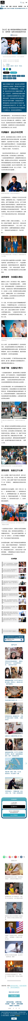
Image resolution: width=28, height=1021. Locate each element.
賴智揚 (8, 66)
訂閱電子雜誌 (18, 1002)
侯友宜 (18, 76)
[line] (9, 1008)
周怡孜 (8, 64)
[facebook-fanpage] (13, 1008)
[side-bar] (26, 2)
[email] (19, 1008)
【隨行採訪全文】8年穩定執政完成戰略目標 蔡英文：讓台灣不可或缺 (10, 583)
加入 (7, 857)
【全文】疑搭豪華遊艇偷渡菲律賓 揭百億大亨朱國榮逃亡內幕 (10, 576)
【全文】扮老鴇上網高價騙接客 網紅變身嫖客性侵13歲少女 (10, 570)
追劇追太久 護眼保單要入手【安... (14, 736)
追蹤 (12, 857)
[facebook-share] (4, 69)
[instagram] (16, 1008)
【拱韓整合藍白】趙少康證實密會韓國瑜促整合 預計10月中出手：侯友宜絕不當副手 (10, 589)
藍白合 (14, 78)
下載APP (13, 1004)
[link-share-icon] (10, 69)
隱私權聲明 (17, 1015)
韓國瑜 (5, 78)
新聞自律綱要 (20, 1004)
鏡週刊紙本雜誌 (14, 985)
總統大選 (14, 76)
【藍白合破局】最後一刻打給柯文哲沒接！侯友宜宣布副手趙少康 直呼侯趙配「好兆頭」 (10, 613)
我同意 (14, 1018)
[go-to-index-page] (11, 35)
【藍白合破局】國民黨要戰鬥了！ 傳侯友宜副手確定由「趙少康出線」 (10, 620)
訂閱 (18, 857)
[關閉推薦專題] (27, 504)
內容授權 (7, 1004)
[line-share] (7, 69)
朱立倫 (5, 76)
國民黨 (9, 76)
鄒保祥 (12, 66)
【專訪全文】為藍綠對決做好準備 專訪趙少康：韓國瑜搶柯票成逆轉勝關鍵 (10, 595)
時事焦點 (9, 78)
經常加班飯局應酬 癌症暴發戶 (9, 631)
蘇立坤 (16, 66)
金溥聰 (23, 76)
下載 (24, 857)
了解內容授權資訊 (14, 987)
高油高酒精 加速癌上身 (11, 700)
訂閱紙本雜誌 (2, 2)
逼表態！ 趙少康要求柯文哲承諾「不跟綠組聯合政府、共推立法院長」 (10, 601)
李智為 (20, 66)
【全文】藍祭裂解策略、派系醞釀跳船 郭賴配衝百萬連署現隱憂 (10, 564)
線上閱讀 (14, 996)
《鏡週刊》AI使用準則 (14, 1005)
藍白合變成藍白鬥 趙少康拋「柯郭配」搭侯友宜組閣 (10, 607)
